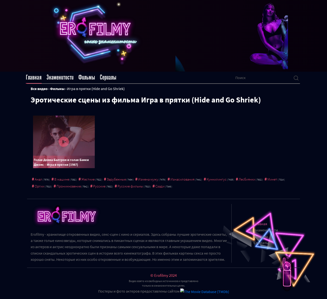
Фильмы (86, 77)
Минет (272, 179)
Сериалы (108, 77)
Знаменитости (59, 77)
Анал (38, 179)
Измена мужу (148, 179)
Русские (99, 186)
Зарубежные (116, 179)
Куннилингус (216, 179)
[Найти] (296, 77)
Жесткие (88, 179)
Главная (34, 77)
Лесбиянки (247, 179)
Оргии (39, 186)
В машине (61, 179)
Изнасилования (182, 179)
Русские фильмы (130, 186)
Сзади (159, 186)
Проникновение (68, 186)
